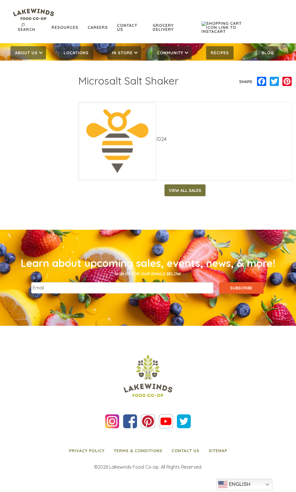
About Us (26, 52)
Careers (98, 27)
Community (170, 52)
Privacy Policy (87, 450)
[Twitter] (274, 82)
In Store (122, 52)
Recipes (220, 52)
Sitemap (218, 450)
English (239, 483)
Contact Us (127, 27)
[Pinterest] (287, 82)
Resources (64, 27)
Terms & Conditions (138, 450)
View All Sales (185, 190)
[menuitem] (28, 52)
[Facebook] (261, 82)
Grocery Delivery (163, 27)
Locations (76, 52)
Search (26, 29)
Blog (268, 52)
